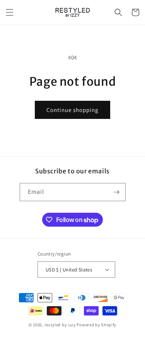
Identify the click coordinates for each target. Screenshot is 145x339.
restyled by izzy (60, 324)
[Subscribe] (116, 192)
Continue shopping (72, 110)
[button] (9, 12)
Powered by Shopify (96, 324)
